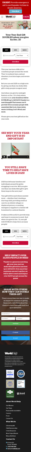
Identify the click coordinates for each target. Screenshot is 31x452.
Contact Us (9, 418)
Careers (8, 413)
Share (16, 332)
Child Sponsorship (11, 428)
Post (16, 338)
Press (8, 415)
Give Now (15, 11)
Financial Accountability (13, 410)
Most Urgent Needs (12, 433)
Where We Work (11, 436)
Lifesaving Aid (10, 425)
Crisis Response (11, 430)
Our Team (9, 408)
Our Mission (9, 405)
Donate (26, 16)
